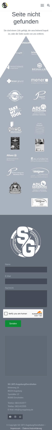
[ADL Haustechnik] (39, 110)
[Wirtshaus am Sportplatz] (15, 143)
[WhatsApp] (20, 416)
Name (7, 264)
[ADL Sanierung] (39, 186)
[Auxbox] (39, 159)
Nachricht (9, 288)
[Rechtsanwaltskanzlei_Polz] (15, 172)
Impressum (15, 428)
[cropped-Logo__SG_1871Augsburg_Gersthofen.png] (4, 5)
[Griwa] (15, 127)
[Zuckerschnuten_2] (15, 188)
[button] (42, 5)
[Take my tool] (15, 111)
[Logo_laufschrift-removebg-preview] (39, 173)
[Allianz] (15, 157)
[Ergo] (39, 145)
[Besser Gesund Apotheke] (15, 81)
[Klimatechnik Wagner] (39, 202)
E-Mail (8, 276)
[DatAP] (39, 95)
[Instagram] (15, 416)
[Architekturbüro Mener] (39, 81)
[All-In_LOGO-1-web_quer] (15, 96)
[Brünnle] (39, 129)
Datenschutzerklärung (32, 428)
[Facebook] (10, 416)
